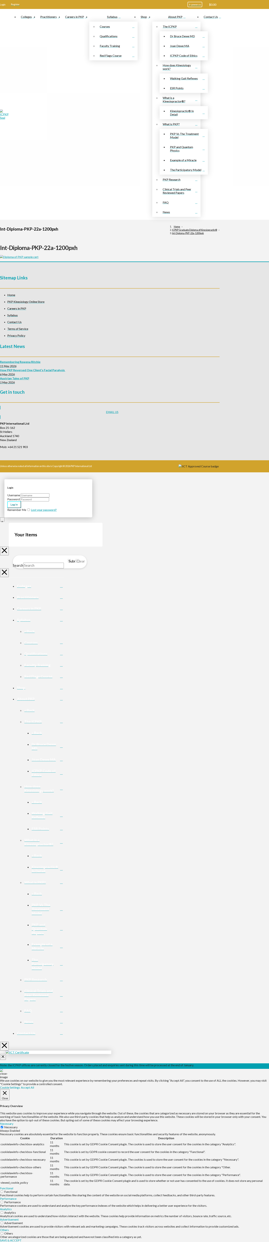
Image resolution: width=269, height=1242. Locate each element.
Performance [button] (8, 1198)
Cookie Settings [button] (10, 1087)
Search (18, 565)
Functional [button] (6, 1188)
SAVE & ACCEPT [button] (11, 1240)
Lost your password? (44, 509)
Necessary (11, 1127)
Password (13, 499)
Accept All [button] (27, 1087)
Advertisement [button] (9, 1219)
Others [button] (4, 1230)
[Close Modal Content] (2, 519)
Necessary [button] (6, 1123)
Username (13, 495)
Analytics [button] (6, 1209)
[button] (2, 4)
